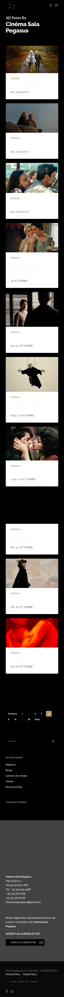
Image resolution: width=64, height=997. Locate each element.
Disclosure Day (14, 787)
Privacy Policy (13, 974)
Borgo (9, 770)
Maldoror (11, 764)
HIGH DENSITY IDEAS (24, 981)
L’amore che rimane (16, 776)
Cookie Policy (30, 974)
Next (37, 719)
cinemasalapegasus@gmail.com (23, 902)
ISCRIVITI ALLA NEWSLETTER (23, 934)
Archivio (15, 78)
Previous (12, 713)
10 (15, 719)
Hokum (9, 781)
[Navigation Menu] (56, 5)
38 (29, 719)
